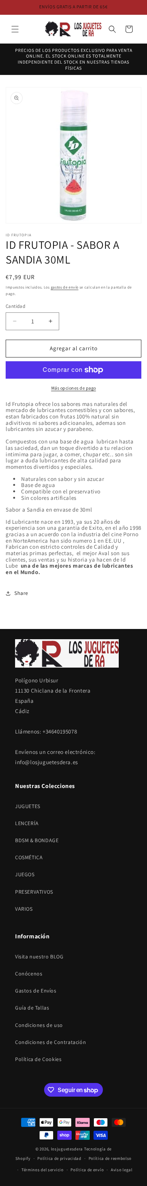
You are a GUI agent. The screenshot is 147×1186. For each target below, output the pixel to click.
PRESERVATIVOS (34, 891)
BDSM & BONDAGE (36, 840)
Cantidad (15, 306)
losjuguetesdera (67, 1149)
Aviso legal (122, 1169)
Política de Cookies (38, 1059)
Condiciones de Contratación (50, 1042)
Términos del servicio (42, 1169)
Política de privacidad (59, 1158)
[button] (15, 29)
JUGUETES (27, 806)
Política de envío (87, 1169)
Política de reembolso (110, 1158)
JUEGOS (25, 874)
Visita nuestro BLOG (39, 956)
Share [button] (21, 593)
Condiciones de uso (39, 1025)
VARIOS (24, 908)
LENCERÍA (27, 823)
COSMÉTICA (29, 857)
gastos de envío (65, 287)
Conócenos (28, 973)
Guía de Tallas (32, 1007)
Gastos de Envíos (36, 990)
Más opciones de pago (73, 388)
